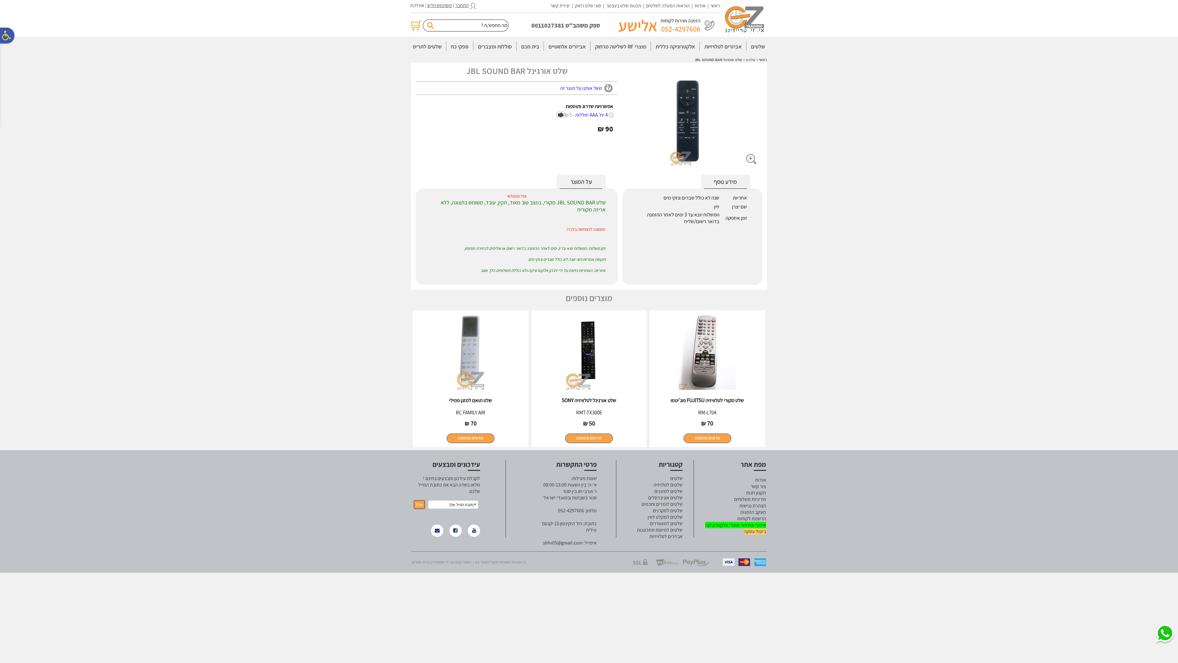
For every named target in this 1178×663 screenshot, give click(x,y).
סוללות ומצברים (495, 46)
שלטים (758, 46)
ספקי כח (460, 46)
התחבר (462, 5)
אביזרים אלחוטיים (567, 46)
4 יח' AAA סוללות (586, 114)
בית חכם (530, 46)
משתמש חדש (439, 5)
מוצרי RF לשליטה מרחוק (620, 46)
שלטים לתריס (427, 46)
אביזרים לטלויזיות (723, 46)
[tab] (581, 182)
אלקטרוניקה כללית (675, 46)
